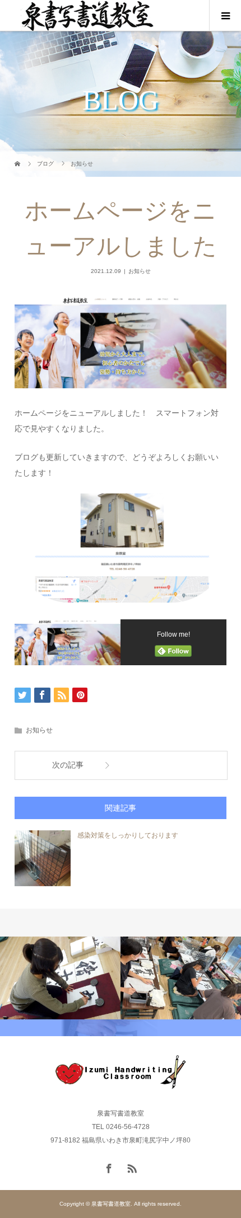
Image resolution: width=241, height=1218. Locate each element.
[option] (60, 978)
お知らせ (139, 271)
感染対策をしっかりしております (127, 835)
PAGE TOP (225, 1169)
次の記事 (68, 765)
